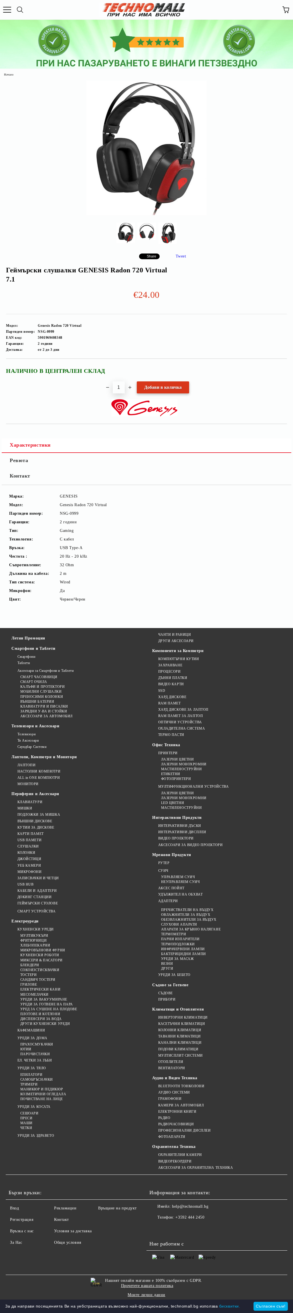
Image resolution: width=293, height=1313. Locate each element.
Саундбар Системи (32, 747)
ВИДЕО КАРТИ (171, 684)
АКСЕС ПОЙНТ (171, 888)
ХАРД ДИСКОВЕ (172, 697)
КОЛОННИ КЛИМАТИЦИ (179, 1030)
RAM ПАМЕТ (169, 703)
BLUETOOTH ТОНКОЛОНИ (181, 1086)
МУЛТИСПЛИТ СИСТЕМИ (180, 1055)
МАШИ (26, 1123)
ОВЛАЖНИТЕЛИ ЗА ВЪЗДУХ (185, 915)
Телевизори (26, 734)
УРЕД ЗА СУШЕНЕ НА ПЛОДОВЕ (48, 1009)
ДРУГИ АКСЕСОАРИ (176, 641)
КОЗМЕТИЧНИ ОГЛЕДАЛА (43, 1094)
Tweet (181, 256)
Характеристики (30, 445)
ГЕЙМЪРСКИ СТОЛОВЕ (37, 903)
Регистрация (21, 1219)
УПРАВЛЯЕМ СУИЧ (178, 877)
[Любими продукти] (273, 9)
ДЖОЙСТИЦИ (29, 859)
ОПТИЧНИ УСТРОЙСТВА (180, 722)
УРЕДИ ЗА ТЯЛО (31, 1068)
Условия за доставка (73, 1231)
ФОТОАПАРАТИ (171, 1137)
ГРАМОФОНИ (170, 1099)
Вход (14, 1208)
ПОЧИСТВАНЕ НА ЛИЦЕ (41, 1099)
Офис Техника (166, 745)
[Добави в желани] (279, 368)
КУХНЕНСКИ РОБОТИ (39, 955)
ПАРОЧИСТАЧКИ (35, 1054)
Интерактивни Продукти (177, 817)
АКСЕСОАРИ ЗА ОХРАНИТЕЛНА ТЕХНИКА (195, 1168)
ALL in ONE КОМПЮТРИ (38, 778)
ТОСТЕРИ (28, 975)
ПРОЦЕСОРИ (169, 672)
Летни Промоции (28, 638)
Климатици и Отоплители (178, 1009)
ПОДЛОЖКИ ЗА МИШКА (38, 815)
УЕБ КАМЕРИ (29, 866)
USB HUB (25, 884)
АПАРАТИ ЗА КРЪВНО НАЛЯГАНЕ (191, 929)
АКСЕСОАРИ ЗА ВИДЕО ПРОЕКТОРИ (190, 845)
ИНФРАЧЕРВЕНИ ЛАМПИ (183, 949)
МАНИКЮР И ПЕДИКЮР (41, 1089)
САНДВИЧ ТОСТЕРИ (38, 980)
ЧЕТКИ (26, 1128)
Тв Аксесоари (28, 740)
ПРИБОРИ (166, 999)
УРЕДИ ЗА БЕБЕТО (174, 975)
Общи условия (67, 1242)
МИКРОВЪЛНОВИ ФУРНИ (42, 950)
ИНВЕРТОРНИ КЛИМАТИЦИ (183, 1017)
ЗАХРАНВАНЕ (170, 665)
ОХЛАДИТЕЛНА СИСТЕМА (181, 728)
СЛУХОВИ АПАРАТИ (179, 924)
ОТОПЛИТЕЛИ (170, 1062)
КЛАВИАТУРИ (29, 802)
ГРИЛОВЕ (28, 985)
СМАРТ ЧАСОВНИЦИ (39, 677)
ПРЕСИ (26, 1118)
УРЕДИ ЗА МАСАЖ (177, 959)
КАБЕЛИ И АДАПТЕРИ (37, 891)
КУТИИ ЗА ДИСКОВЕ (35, 827)
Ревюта (19, 460)
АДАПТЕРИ (168, 901)
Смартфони (26, 657)
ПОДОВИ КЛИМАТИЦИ (178, 1049)
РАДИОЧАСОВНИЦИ (176, 1124)
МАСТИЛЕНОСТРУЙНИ (181, 769)
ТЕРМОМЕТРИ (173, 934)
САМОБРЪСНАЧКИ (36, 1080)
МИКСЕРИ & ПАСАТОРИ (41, 960)
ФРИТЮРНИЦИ (33, 940)
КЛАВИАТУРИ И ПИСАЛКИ (44, 706)
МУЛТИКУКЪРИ (34, 936)
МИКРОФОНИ (29, 872)
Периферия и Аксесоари (35, 794)
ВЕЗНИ (167, 964)
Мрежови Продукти (171, 855)
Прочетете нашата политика (147, 1286)
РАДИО (164, 1118)
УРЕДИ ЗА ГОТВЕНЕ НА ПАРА (46, 1004)
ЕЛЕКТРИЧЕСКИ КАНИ (40, 989)
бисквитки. (229, 1306)
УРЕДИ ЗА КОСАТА (34, 1107)
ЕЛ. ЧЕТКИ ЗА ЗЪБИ (34, 1060)
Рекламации (65, 1208)
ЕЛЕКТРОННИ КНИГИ (177, 1112)
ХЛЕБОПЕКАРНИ (35, 945)
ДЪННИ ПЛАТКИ (172, 678)
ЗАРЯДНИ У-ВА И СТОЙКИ (43, 711)
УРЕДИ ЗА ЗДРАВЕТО (35, 1136)
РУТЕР (163, 863)
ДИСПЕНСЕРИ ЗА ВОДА (41, 1019)
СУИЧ (163, 871)
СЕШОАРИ (29, 1113)
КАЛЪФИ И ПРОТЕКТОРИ (42, 687)
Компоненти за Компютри (177, 651)
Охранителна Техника (174, 1146)
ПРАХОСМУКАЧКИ (36, 1044)
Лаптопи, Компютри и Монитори (44, 757)
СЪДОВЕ (165, 993)
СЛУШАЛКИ (28, 846)
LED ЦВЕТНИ (172, 803)
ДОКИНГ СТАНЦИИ (34, 897)
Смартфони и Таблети (33, 648)
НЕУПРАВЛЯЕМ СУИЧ (180, 882)
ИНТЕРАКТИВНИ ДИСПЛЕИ (182, 832)
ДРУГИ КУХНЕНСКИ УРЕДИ (45, 1024)
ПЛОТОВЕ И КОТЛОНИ (40, 1014)
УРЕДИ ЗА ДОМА (32, 1038)
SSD (161, 691)
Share (151, 256)
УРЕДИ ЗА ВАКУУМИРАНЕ (43, 999)
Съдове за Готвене (170, 985)
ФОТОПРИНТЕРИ (176, 779)
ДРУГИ (167, 969)
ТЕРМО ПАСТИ (171, 735)
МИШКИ (24, 808)
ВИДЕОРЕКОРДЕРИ (174, 1161)
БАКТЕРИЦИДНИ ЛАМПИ (183, 954)
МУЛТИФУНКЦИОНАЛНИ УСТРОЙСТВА (193, 787)
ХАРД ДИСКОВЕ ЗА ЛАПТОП (183, 710)
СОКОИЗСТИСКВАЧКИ (40, 970)
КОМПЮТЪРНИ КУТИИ (178, 659)
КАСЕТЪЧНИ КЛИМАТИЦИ (181, 1024)
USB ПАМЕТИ (29, 840)
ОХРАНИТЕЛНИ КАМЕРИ (180, 1155)
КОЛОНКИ (26, 853)
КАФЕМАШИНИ (31, 1030)
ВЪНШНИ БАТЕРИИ (37, 702)
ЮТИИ (25, 1049)
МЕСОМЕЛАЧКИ (34, 995)
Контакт (20, 476)
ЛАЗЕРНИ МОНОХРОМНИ (184, 764)
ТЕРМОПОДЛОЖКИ (178, 944)
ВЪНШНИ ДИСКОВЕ (34, 821)
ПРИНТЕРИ (168, 753)
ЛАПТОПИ (26, 765)
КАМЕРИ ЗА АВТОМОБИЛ (181, 1105)
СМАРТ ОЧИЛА (33, 682)
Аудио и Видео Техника (174, 1078)
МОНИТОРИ (28, 784)
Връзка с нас (22, 1231)
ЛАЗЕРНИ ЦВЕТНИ (177, 759)
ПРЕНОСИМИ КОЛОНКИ (41, 697)
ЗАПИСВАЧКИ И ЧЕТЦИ (38, 878)
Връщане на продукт (117, 1208)
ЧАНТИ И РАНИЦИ (174, 635)
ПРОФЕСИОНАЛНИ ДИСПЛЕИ (184, 1130)
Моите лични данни (146, 1295)
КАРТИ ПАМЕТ (30, 834)
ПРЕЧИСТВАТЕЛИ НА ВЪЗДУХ (187, 910)
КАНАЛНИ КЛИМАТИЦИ (179, 1043)
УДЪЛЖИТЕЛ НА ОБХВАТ (180, 894)
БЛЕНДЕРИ (29, 965)
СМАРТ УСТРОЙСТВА (36, 911)
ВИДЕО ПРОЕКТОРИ (176, 838)
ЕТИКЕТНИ (170, 774)
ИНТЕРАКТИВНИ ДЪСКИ (179, 826)
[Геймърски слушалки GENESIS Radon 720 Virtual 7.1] (146, 214)
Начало (8, 74)
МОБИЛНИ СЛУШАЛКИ (41, 692)
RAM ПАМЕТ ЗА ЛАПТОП (180, 716)
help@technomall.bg (190, 1206)
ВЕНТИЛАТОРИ (171, 1068)
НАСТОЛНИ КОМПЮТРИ (38, 771)
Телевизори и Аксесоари (35, 726)
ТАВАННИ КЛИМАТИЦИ (179, 1036)
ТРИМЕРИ (28, 1084)
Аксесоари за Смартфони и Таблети (45, 671)
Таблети (23, 663)
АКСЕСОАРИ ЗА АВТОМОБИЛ (46, 716)
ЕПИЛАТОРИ (31, 1075)
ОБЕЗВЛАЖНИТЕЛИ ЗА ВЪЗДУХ (189, 920)
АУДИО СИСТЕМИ (174, 1092)
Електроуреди (25, 921)
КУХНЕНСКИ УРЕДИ (35, 929)
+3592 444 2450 (189, 1217)
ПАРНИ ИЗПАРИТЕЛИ (180, 939)
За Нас (16, 1242)
